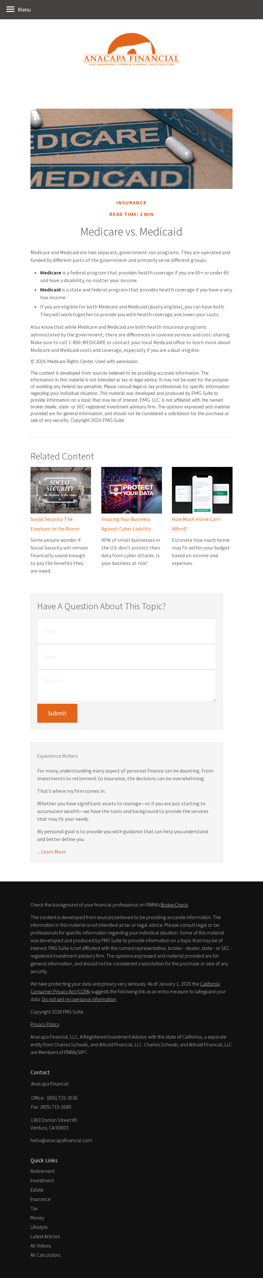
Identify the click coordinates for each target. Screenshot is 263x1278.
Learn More (53, 851)
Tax (34, 1208)
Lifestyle (39, 1227)
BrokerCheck (174, 904)
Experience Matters (57, 756)
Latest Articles (45, 1236)
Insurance (40, 1199)
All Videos (40, 1245)
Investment (42, 1180)
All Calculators (45, 1255)
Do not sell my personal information (79, 999)
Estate (37, 1189)
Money (37, 1217)
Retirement (42, 1171)
